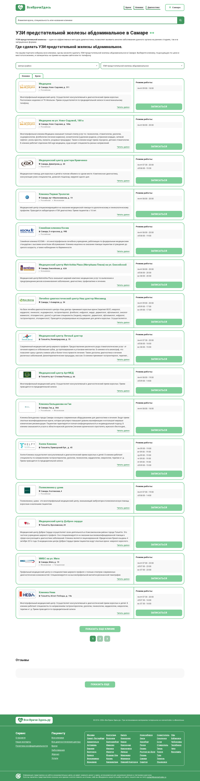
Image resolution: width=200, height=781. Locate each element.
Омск (142, 738)
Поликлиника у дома (51, 487)
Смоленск (162, 738)
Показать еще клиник (100, 629)
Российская (45, 90)
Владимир (92, 762)
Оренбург (144, 742)
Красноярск (126, 748)
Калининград (112, 762)
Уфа (173, 735)
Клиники (139, 7)
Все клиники (58, 738)
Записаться (159, 106)
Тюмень (161, 759)
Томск (160, 752)
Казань (109, 759)
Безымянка (45, 271)
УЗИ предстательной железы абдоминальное (126, 65)
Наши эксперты (23, 742)
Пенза (143, 745)
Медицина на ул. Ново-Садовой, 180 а (61, 120)
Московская (59, 200)
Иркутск (110, 752)
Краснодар (126, 745)
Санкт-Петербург (96, 738)
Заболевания (58, 750)
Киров (123, 742)
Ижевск (110, 748)
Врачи (128, 7)
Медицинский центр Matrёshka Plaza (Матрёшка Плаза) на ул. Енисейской (83, 264)
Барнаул (90, 748)
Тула (159, 755)
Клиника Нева (47, 592)
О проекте (20, 738)
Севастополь (163, 735)
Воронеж (110, 738)
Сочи (159, 742)
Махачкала (125, 755)
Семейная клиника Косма (54, 228)
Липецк (124, 752)
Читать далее (123, 107)
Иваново (110, 745)
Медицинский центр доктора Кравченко (63, 160)
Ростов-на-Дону (147, 752)
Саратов (144, 762)
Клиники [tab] (26, 76)
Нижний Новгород (129, 762)
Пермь (143, 748)
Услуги (55, 758)
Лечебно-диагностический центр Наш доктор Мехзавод (72, 298)
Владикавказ (93, 759)
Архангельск (93, 742)
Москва (91, 735)
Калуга (124, 735)
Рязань (143, 755)
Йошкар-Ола (112, 755)
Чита (173, 748)
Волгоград (111, 735)
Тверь (159, 748)
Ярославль (176, 752)
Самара (143, 759)
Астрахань (92, 745)
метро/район (24, 65)
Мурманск (125, 759)
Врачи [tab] (37, 76)
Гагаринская (59, 565)
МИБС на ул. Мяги (49, 558)
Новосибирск (146, 735)
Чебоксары (176, 742)
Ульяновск (162, 762)
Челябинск (176, 745)
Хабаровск (176, 738)
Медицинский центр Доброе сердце (60, 521)
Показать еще (100, 684)
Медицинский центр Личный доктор (61, 335)
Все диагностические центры (66, 742)
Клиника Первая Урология (54, 194)
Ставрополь (162, 745)
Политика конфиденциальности (32, 746)
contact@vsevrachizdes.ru (156, 777)
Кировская (45, 167)
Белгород (91, 752)
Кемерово (126, 738)
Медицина (45, 83)
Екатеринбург (112, 742)
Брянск (90, 755)
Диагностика (153, 7)
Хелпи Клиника (48, 444)
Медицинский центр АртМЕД (56, 372)
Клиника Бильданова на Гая (55, 404)
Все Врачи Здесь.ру (36, 720)
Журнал (55, 754)
